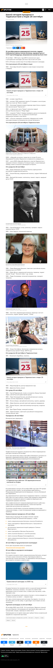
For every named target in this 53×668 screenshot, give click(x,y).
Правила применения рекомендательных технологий (28, 652)
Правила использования (16, 650)
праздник (8, 620)
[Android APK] (5, 656)
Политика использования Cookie (8, 652)
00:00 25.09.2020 (10, 19)
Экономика (35, 638)
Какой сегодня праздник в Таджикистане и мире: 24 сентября (25, 91)
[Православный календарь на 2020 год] (26, 571)
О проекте (3, 650)
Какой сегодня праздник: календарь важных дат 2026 (16, 617)
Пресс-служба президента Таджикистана (14, 154)
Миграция (48, 638)
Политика (27, 638)
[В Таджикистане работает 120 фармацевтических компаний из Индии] (26, 470)
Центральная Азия (14, 638)
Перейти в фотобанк (22, 224)
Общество (37, 617)
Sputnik (8, 45)
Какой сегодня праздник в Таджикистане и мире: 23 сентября (25, 378)
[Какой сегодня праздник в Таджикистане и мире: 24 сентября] (26, 80)
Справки (42, 617)
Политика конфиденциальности (42, 650)
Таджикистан (4, 638)
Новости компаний (30, 650)
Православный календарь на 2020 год (20, 581)
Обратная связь (44, 652)
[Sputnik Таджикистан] (7, 11)
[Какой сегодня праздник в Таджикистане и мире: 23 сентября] (26, 367)
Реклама (24, 650)
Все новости (31, 617)
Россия (22, 638)
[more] (45, 95)
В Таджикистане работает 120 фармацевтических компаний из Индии (24, 481)
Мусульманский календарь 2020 (15, 548)
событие (13, 620)
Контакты (8, 650)
